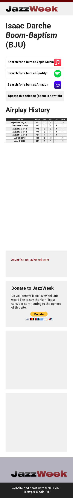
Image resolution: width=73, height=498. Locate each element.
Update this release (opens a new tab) (35, 96)
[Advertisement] (36, 360)
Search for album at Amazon (28, 84)
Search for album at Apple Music (31, 62)
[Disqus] (36, 198)
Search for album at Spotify (27, 73)
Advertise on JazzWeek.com (30, 260)
